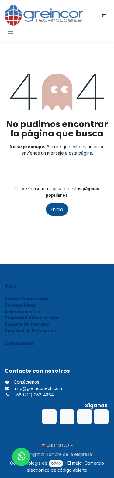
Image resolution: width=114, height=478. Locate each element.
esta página (80, 153)
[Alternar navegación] (10, 33)
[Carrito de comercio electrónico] (103, 15)
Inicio (57, 209)
